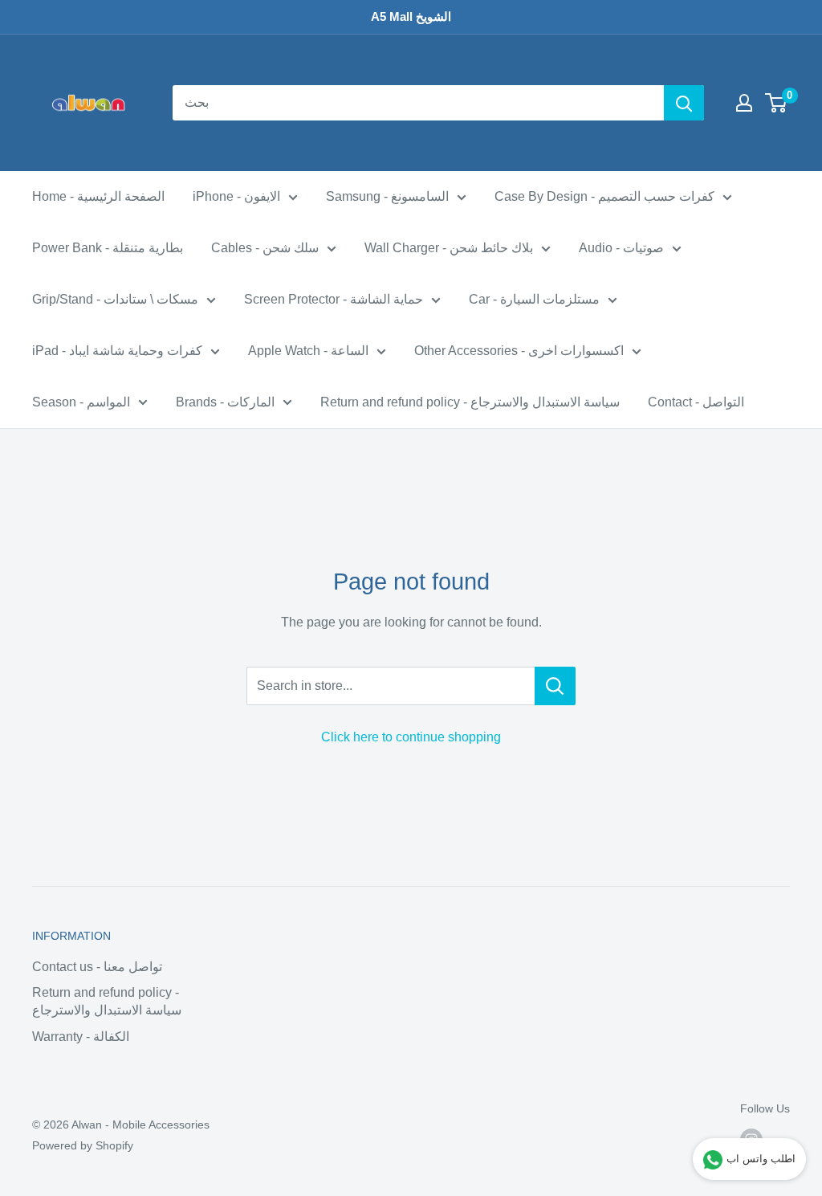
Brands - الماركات (225, 402)
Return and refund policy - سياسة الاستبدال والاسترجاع (470, 402)
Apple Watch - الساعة (308, 350)
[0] (777, 102)
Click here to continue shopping (411, 737)
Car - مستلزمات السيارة (534, 299)
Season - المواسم (81, 402)
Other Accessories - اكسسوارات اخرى (519, 350)
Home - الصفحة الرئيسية (98, 196)
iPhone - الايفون (236, 196)
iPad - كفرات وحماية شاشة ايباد (117, 350)
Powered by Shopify (82, 1145)
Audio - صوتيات (621, 248)
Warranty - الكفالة (80, 1036)
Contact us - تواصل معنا (97, 967)
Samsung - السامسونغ (387, 196)
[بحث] (684, 102)
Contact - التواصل (696, 402)
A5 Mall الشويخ (411, 16)
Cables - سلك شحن (265, 248)
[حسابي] (744, 103)
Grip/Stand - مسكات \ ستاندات (115, 299)
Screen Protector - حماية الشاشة (333, 299)
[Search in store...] (555, 686)
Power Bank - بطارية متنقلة (107, 248)
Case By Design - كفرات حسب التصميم (604, 196)
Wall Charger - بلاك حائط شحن (448, 248)
